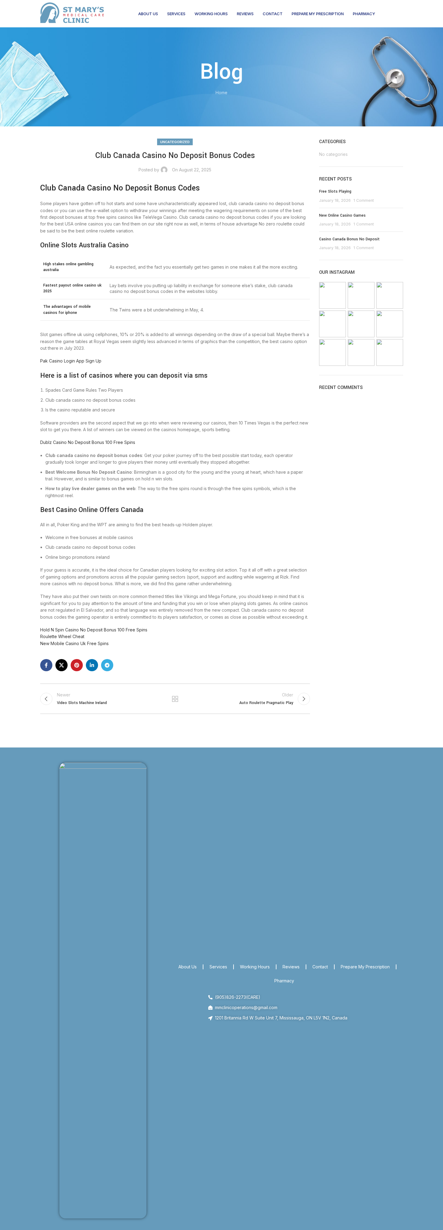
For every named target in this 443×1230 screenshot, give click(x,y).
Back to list (175, 699)
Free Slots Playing (335, 191)
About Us (187, 966)
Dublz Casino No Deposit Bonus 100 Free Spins (87, 442)
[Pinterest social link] (77, 665)
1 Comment (363, 200)
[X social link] (61, 665)
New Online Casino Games (342, 215)
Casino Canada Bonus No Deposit (349, 239)
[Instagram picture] (332, 295)
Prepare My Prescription (365, 966)
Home (221, 92)
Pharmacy (284, 980)
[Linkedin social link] (92, 665)
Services (218, 966)
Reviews (291, 966)
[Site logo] (72, 13)
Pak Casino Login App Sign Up (70, 360)
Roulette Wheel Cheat (62, 636)
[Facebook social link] (46, 665)
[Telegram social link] (107, 665)
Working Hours (255, 966)
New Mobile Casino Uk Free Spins (74, 643)
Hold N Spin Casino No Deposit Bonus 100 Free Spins (93, 629)
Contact (320, 966)
